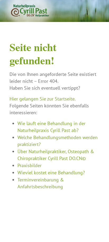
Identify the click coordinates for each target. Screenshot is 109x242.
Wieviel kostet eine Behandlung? (51, 173)
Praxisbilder (29, 165)
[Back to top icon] (98, 231)
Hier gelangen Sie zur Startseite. (43, 99)
